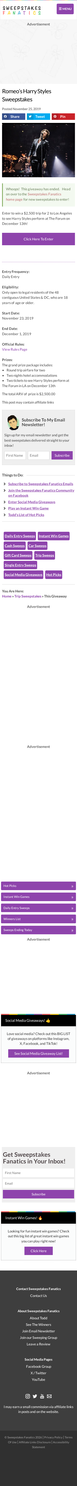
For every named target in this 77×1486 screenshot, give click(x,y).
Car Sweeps (37, 546)
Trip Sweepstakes (27, 596)
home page (14, 199)
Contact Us (38, 1295)
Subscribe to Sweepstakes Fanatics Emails (40, 484)
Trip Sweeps (44, 555)
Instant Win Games (54, 536)
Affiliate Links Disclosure (35, 1442)
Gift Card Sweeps (18, 555)
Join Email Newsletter (38, 1331)
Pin (63, 116)
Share (15, 116)
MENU (67, 9)
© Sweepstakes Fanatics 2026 (24, 1437)
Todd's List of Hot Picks (26, 515)
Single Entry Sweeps (20, 565)
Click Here (39, 1251)
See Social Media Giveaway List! (38, 1053)
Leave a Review (38, 1344)
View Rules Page (15, 349)
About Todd (38, 1318)
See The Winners (38, 1324)
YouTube (38, 1379)
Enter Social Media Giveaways (31, 502)
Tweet (40, 116)
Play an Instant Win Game (28, 508)
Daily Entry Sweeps (20, 536)
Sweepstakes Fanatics (44, 194)
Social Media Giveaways (23, 574)
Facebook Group (38, 1366)
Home (6, 596)
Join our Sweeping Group (38, 1337)
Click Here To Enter (38, 239)
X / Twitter (38, 1373)
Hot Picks (53, 574)
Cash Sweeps (15, 546)
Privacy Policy (53, 1437)
